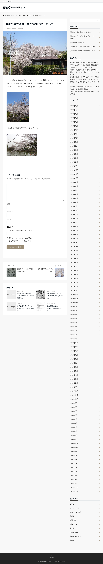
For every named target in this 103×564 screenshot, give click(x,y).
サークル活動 (74, 508)
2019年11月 (74, 395)
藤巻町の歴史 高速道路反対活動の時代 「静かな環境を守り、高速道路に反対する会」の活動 (85, 64)
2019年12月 (74, 391)
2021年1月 (73, 339)
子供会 (72, 516)
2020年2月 (74, 383)
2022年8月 (74, 262)
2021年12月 (74, 295)
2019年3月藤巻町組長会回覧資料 (82, 91)
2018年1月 (73, 483)
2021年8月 (74, 311)
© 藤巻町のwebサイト (44, 561)
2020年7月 (74, 363)
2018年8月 (74, 455)
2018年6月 (74, 463)
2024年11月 (74, 174)
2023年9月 (74, 218)
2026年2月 (74, 126)
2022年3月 (74, 283)
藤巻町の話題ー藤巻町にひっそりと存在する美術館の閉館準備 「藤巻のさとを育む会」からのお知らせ (84, 79)
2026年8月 (74, 106)
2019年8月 (74, 407)
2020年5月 (74, 371)
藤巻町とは (74, 540)
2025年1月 (74, 166)
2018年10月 (74, 447)
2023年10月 (74, 214)
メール (10, 212)
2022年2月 (74, 287)
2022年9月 (74, 258)
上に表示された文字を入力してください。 (22, 230)
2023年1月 (74, 242)
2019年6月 (74, 415)
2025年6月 (74, 150)
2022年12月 (74, 246)
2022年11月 (74, 250)
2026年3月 (74, 122)
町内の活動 (74, 532)
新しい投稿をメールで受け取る (20, 241)
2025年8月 (74, 142)
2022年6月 (74, 270)
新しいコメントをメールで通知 (20, 238)
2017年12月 (74, 487)
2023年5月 (74, 230)
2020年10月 (74, 351)
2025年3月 (74, 158)
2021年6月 (74, 319)
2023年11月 (74, 210)
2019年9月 (74, 403)
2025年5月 (74, 154)
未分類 (72, 528)
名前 (9, 204)
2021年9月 (74, 307)
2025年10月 (74, 138)
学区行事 (73, 520)
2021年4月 (74, 327)
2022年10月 (74, 254)
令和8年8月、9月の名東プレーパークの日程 (83, 37)
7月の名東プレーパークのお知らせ (82, 47)
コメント (10, 183)
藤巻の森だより (75, 536)
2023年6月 (74, 226)
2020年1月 (74, 387)
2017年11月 (74, 491)
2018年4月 (74, 471)
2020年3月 (74, 379)
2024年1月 (74, 206)
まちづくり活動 (75, 512)
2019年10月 (74, 399)
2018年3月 (74, 475)
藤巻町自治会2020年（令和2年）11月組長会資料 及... (55, 308)
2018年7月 (73, 459)
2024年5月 (74, 198)
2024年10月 (74, 178)
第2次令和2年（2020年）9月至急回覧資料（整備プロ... (55, 296)
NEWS (72, 504)
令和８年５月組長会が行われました (82, 51)
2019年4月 (74, 423)
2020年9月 (74, 355)
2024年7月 (74, 190)
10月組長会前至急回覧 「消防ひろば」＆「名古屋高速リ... (25, 296)
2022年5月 (74, 275)
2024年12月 (74, 170)
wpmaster (20, 28)
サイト (9, 219)
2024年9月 (74, 182)
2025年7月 (74, 146)
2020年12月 (74, 343)
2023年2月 (74, 238)
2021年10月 (74, 303)
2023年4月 (74, 234)
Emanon (62, 561)
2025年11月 (74, 134)
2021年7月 (73, 315)
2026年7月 (74, 110)
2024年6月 (74, 194)
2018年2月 (74, 479)
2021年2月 (74, 335)
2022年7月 (74, 266)
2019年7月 (73, 411)
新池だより (74, 524)
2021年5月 (74, 323)
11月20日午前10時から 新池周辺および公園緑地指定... (25, 308)
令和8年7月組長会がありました (81, 32)
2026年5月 (74, 118)
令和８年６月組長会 (77, 43)
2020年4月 (74, 375)
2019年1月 (73, 435)
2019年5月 (74, 419)
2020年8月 (74, 359)
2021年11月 (74, 299)
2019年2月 (74, 431)
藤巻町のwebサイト (14, 7)
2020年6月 (74, 367)
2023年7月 (74, 222)
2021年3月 (74, 331)
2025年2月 (74, 162)
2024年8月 (74, 186)
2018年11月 (74, 443)
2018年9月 (74, 451)
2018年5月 (74, 467)
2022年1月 (74, 291)
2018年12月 (74, 439)
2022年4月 (74, 279)
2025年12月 (74, 130)
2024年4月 (74, 202)
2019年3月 (74, 427)
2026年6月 (74, 114)
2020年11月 (74, 347)
